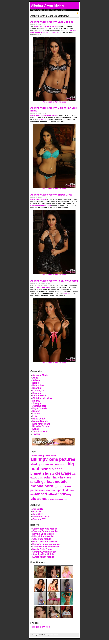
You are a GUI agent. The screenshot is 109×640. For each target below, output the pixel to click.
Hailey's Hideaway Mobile (46, 544)
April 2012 (37, 514)
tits (33, 498)
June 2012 (37, 509)
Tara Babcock (39, 431)
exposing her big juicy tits (40, 205)
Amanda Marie (40, 375)
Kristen (36, 411)
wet (65, 499)
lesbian (33, 482)
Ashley (36, 380)
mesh (52, 482)
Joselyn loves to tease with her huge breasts (53, 32)
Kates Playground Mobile (45, 546)
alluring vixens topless (45, 464)
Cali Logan (38, 390)
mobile (61, 481)
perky (42, 490)
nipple (56, 487)
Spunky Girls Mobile (43, 554)
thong (68, 495)
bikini (47, 469)
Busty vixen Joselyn (38, 199)
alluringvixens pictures (52, 459)
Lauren (36, 413)
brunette (37, 473)
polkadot (54, 490)
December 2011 (40, 516)
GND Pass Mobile (41, 539)
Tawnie (36, 434)
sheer (72, 490)
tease (61, 494)
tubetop (51, 499)
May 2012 (37, 511)
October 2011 (39, 519)
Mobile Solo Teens (42, 549)
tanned (41, 494)
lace (68, 477)
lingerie (43, 482)
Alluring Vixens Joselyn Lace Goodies (51, 21)
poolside (63, 490)
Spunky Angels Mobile (44, 552)
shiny (32, 495)
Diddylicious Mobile (43, 536)
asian (62, 465)
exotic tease (44, 119)
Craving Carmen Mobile (45, 531)
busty (50, 473)
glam (49, 477)
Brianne (36, 388)
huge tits (66, 293)
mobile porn (41, 486)
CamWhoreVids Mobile (44, 529)
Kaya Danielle (39, 408)
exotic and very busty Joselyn (46, 27)
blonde (57, 469)
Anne (35, 378)
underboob (59, 499)
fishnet (42, 478)
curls (74, 474)
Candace (37, 393)
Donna (36, 401)
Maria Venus (39, 418)
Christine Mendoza (42, 398)
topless (42, 499)
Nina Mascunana (41, 424)
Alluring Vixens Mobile (47, 5)
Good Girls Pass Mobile (44, 541)
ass (66, 465)
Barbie (35, 383)
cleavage (63, 473)
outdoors (65, 486)
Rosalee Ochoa (40, 426)
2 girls (33, 456)
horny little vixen (43, 288)
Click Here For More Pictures (54, 102)
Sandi (35, 429)
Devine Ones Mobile (43, 534)
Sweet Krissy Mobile (43, 557)
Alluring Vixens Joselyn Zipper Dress (51, 194)
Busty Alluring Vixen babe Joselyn (44, 115)
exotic (34, 477)
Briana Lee (38, 385)
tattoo (51, 494)
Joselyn (36, 403)
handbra (59, 477)
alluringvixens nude (46, 455)
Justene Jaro (39, 406)
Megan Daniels (40, 421)
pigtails (48, 490)
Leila (34, 416)
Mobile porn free (41, 627)
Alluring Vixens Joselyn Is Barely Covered (54, 280)
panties (35, 490)
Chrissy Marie (39, 395)
